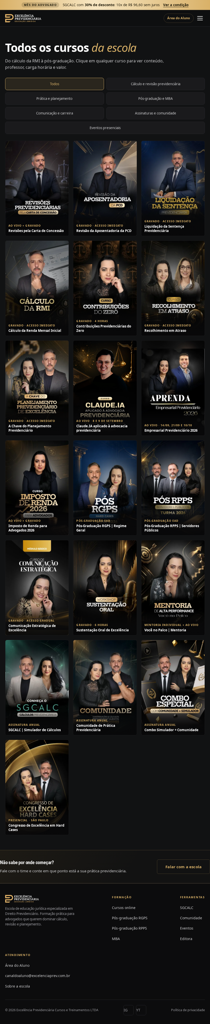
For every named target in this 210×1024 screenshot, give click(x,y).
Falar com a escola (183, 866)
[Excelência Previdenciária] (23, 18)
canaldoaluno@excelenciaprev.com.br (37, 975)
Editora (186, 938)
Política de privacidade (188, 1010)
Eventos (186, 928)
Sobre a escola (17, 986)
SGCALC (186, 907)
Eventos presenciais (105, 127)
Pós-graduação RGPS (130, 917)
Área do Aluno (178, 18)
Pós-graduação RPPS (129, 928)
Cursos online (123, 907)
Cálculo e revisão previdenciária (155, 84)
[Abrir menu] (200, 18)
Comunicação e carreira (54, 113)
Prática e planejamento (54, 98)
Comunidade (191, 917)
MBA (116, 938)
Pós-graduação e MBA (155, 98)
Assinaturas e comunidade (155, 113)
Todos (54, 84)
